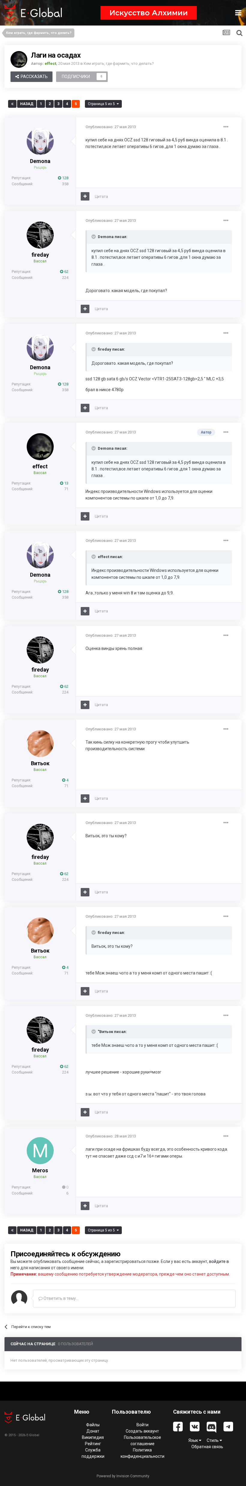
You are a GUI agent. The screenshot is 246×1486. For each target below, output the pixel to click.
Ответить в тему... (61, 1298)
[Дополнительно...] (226, 127)
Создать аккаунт (142, 1431)
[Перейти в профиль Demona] (40, 141)
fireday (40, 255)
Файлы (93, 1424)
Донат (92, 1431)
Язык (193, 1440)
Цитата (101, 196)
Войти (142, 1424)
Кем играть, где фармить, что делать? (119, 63)
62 (65, 271)
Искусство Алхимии (149, 12)
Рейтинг (93, 1443)
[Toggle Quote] (94, 236)
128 (64, 178)
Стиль (213, 1440)
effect (40, 466)
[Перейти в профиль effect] (18, 59)
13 (65, 483)
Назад (26, 104)
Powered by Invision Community (123, 1476)
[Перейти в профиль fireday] (40, 235)
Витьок (40, 763)
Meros (40, 1170)
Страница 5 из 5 (102, 104)
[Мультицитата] (85, 196)
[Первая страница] (12, 104)
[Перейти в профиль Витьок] (40, 743)
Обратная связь (207, 1446)
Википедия (93, 1437)
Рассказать (33, 76)
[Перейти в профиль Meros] (40, 1150)
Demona (40, 161)
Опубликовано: (111, 127)
